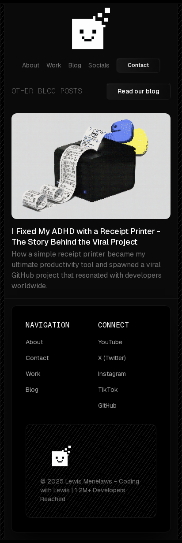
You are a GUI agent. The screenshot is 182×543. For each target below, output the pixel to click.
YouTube (110, 342)
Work (53, 65)
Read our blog (138, 91)
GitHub (107, 405)
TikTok (108, 390)
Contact (138, 65)
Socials (99, 65)
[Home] (91, 30)
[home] (61, 458)
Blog (74, 65)
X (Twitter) (112, 358)
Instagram (112, 374)
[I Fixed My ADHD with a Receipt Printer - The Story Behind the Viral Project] (91, 202)
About (30, 65)
